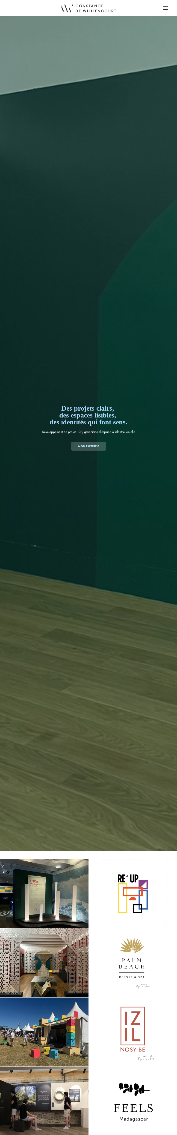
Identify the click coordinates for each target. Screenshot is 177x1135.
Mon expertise (88, 446)
